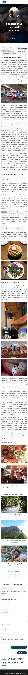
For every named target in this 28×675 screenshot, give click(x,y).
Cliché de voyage (4, 659)
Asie (13, 38)
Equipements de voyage (12, 662)
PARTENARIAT (14, 670)
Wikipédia (3, 223)
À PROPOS (8, 670)
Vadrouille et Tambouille (14, 18)
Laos (16, 38)
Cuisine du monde (16, 659)
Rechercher (22, 652)
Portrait (3, 665)
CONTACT (20, 670)
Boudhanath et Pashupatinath (14, 564)
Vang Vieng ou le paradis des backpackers (14, 540)
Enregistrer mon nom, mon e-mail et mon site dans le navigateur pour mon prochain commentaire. (12, 641)
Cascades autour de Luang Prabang (14, 514)
